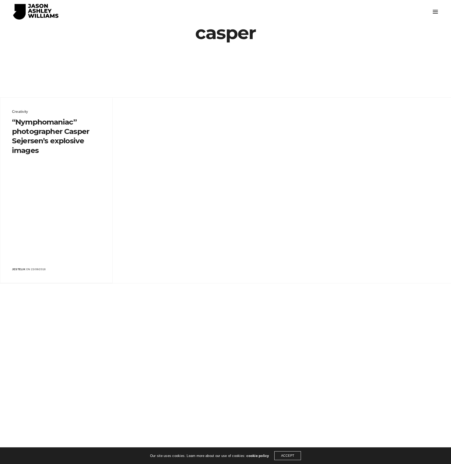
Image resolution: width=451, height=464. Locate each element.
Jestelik (18, 269)
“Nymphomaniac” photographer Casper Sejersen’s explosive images (50, 136)
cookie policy (257, 456)
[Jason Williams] (35, 12)
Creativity (20, 111)
